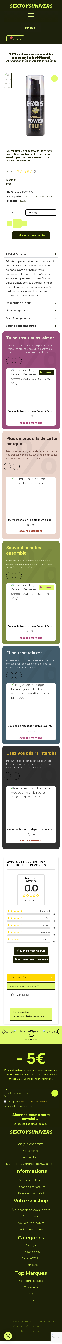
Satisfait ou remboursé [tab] (21, 325)
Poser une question (32, 959)
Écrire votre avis (32, 951)
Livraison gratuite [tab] (17, 310)
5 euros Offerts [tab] (16, 253)
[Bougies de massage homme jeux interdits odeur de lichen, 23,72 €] (31, 711)
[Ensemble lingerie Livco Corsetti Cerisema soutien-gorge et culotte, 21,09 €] (31, 397)
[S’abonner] (54, 1093)
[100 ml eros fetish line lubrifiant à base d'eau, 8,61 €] (31, 505)
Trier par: (15, 994)
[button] (31, 15)
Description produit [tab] (18, 303)
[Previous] (9, 360)
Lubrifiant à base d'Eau (36, 196)
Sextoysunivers (31, 6)
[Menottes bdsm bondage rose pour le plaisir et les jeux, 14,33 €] (31, 814)
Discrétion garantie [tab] (18, 318)
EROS (22, 200)
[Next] (18, 360)
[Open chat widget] (55, 1337)
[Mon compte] (36, 39)
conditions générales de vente (34, 1101)
